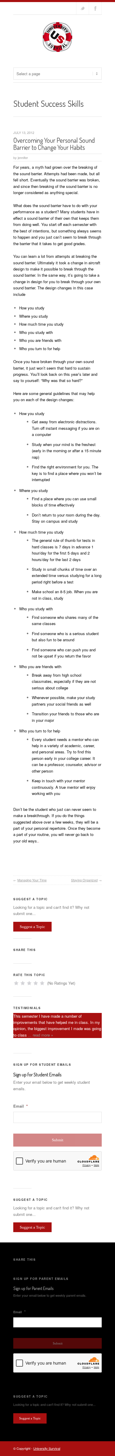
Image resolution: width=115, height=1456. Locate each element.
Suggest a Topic (32, 926)
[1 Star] (16, 983)
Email (20, 1106)
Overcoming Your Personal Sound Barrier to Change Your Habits (54, 143)
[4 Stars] (36, 983)
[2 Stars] (23, 983)
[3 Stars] (29, 983)
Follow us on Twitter (82, 8)
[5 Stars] (42, 983)
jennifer (23, 157)
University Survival (46, 1448)
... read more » (40, 1035)
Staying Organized (84, 880)
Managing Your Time (32, 880)
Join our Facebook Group (95, 8)
